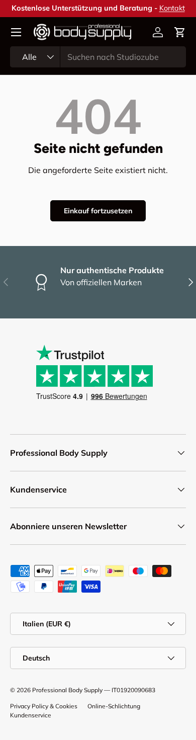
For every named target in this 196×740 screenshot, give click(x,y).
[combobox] (98, 56)
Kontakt (172, 8)
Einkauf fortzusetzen (98, 210)
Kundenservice (30, 715)
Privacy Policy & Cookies (43, 706)
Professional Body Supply (67, 690)
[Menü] (16, 32)
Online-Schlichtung (113, 706)
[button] (180, 32)
